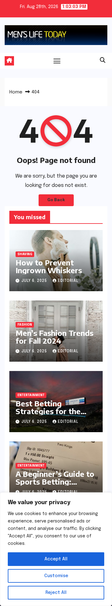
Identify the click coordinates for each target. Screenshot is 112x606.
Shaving (24, 254)
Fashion (24, 324)
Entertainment (30, 395)
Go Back (56, 200)
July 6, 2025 (34, 281)
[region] (56, 549)
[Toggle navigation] (57, 61)
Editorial (68, 281)
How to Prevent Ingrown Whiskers (49, 266)
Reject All (56, 592)
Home (15, 92)
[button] (102, 60)
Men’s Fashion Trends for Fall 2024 (54, 336)
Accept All (56, 559)
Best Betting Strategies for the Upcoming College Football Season (48, 415)
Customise (56, 576)
